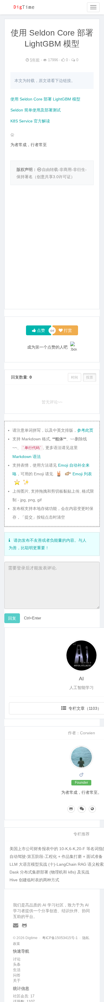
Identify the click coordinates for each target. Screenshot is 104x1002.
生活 (17, 970)
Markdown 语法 (26, 456)
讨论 (17, 959)
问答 (17, 975)
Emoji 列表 (82, 474)
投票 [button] (89, 377)
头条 (17, 964)
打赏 (67, 330)
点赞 (40, 330)
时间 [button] (74, 377)
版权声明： (26, 169)
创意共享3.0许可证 (54, 176)
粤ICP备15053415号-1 (60, 938)
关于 (17, 980)
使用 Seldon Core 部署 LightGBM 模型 (45, 99)
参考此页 (85, 430)
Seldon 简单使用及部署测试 (35, 110)
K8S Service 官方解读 (30, 121)
